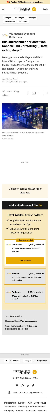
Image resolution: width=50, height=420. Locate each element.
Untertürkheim (10, 22)
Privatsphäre (10, 403)
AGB (30, 403)
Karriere (21, 403)
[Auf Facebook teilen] (27, 93)
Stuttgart (8, 18)
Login (45, 9)
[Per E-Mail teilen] (34, 93)
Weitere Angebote (29, 321)
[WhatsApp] (22, 386)
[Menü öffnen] (3, 9)
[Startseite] (6, 361)
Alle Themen (23, 22)
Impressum (31, 410)
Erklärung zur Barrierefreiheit (31, 406)
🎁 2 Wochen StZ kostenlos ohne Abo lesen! (25, 2)
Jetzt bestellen (25, 261)
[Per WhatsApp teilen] (39, 93)
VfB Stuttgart (19, 18)
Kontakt (19, 410)
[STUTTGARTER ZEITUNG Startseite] (25, 9)
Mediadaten (10, 406)
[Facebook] (33, 386)
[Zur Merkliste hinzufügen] (46, 93)
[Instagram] (17, 386)
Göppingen (32, 18)
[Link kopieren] (23, 93)
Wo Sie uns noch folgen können (27, 392)
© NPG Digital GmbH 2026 (25, 378)
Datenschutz (40, 403)
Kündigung (9, 410)
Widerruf (42, 410)
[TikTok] (28, 386)
